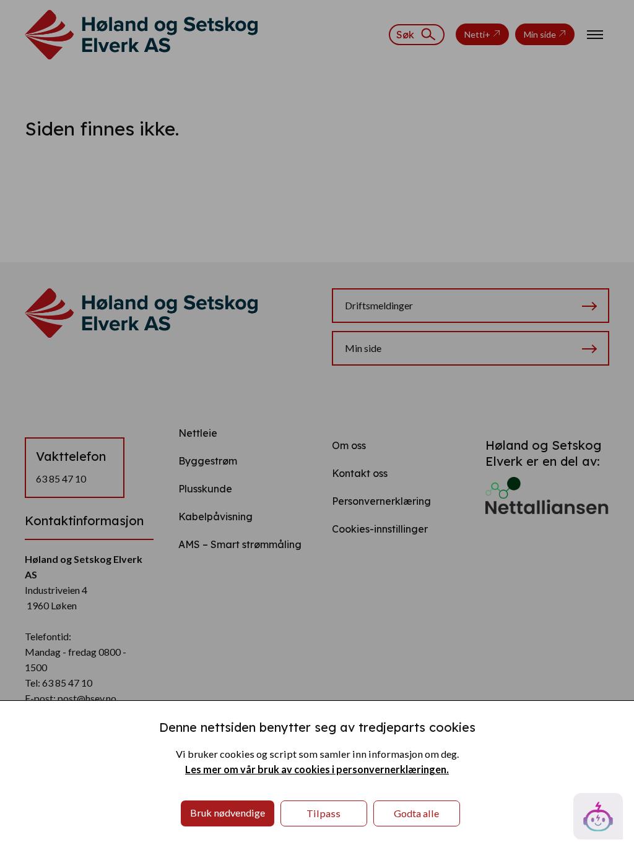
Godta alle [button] (416, 813)
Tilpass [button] (323, 813)
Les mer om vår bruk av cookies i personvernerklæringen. (317, 769)
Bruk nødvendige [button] (227, 812)
